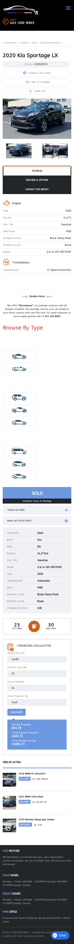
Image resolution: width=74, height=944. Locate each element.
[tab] (37, 171)
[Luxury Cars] (19, 355)
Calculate (16, 712)
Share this (39, 91)
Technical (37, 171)
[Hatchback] (19, 463)
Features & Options (37, 180)
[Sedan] (19, 421)
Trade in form (15, 510)
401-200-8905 (22, 23)
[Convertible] (19, 367)
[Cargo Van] (19, 450)
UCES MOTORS (20, 932)
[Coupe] (19, 475)
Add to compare (40, 82)
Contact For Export (37, 189)
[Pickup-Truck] (19, 409)
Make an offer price (19, 520)
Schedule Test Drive (39, 73)
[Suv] (19, 397)
